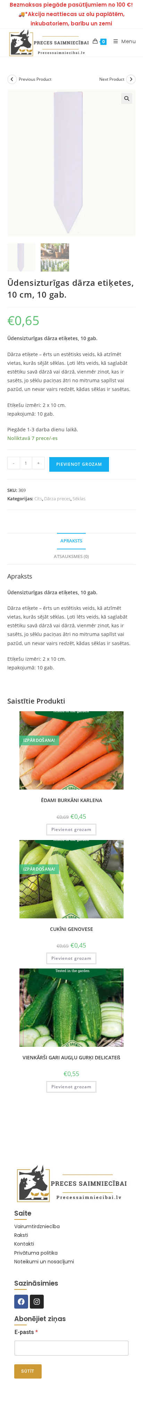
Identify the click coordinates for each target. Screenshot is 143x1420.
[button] (126, 98)
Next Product (111, 79)
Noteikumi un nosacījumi (44, 1261)
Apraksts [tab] (71, 541)
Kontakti (24, 1243)
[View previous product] (12, 79)
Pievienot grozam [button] (71, 829)
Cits (38, 498)
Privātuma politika (36, 1252)
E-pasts (26, 1332)
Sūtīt (28, 1371)
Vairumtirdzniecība (37, 1226)
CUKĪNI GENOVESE (71, 929)
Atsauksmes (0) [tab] (71, 556)
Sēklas (79, 498)
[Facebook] (21, 1302)
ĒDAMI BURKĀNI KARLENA (71, 800)
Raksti (21, 1235)
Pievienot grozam (79, 464)
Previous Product (35, 79)
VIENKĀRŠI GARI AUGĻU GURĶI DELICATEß (71, 1057)
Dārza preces (57, 498)
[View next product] (131, 79)
